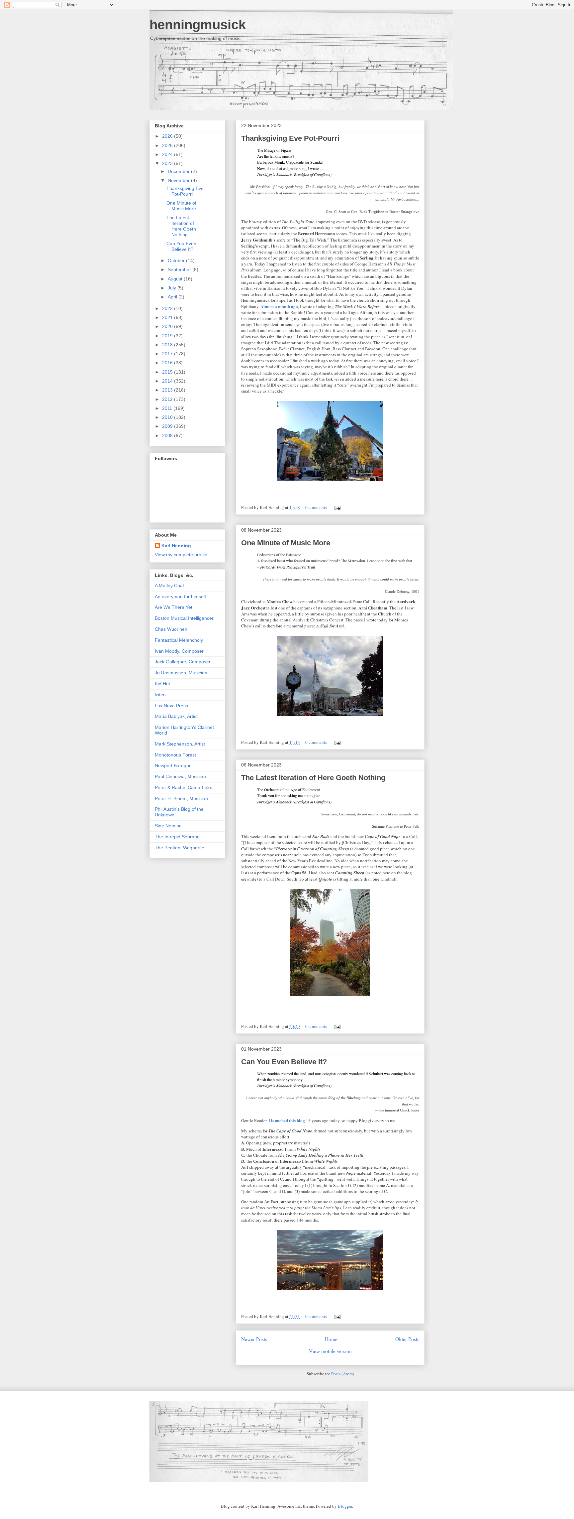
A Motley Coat (169, 585)
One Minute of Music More (285, 543)
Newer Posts (254, 1339)
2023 (168, 163)
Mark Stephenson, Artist (180, 744)
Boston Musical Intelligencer (184, 618)
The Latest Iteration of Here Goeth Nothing (313, 777)
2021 (168, 317)
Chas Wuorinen (171, 629)
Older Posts (407, 1339)
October (177, 260)
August (176, 278)
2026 (168, 136)
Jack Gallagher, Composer (183, 661)
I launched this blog (286, 1120)
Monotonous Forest (175, 755)
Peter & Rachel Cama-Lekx (183, 787)
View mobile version (330, 1351)
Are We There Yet (173, 607)
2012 (168, 399)
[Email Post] (336, 507)
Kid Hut (162, 683)
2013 (168, 390)
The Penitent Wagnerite (179, 847)
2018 (168, 344)
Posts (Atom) (342, 1374)
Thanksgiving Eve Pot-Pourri (290, 138)
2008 (168, 435)
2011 (167, 408)
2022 (168, 308)
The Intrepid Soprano (177, 836)
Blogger (345, 1506)
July (172, 287)
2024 (168, 154)
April (173, 296)
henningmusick (197, 24)
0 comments (316, 507)
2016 (168, 362)
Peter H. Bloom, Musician (181, 798)
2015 (168, 372)
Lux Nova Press (171, 705)
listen (160, 694)
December (179, 171)
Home (331, 1339)
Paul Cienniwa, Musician (180, 776)
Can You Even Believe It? (284, 1062)
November (179, 180)
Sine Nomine (168, 825)
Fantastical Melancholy (179, 640)
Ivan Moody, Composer (179, 651)
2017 (168, 353)
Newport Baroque (173, 765)
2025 (168, 145)
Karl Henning (176, 545)
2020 (168, 326)
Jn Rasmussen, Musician (181, 672)
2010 (168, 417)
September (180, 269)
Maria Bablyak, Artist (176, 716)
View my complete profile (181, 554)
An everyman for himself (180, 596)
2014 (168, 381)
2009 (168, 426)
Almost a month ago (279, 306)
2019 (168, 335)
